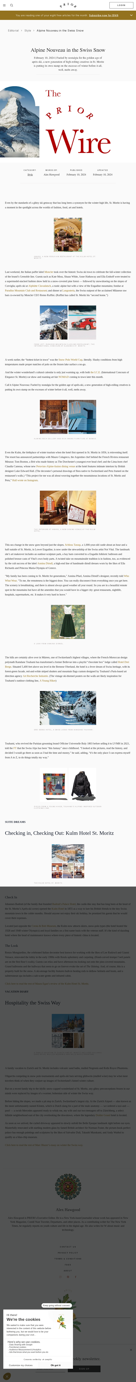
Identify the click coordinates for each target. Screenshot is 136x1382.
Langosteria (68, 290)
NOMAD (64, 377)
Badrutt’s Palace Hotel (64, 904)
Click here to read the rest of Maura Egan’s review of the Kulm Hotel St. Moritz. (47, 983)
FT (15, 748)
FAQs (68, 1265)
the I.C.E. (96, 372)
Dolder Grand (103, 1115)
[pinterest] (68, 1277)
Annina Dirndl (45, 563)
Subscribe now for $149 (103, 15)
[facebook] (75, 1277)
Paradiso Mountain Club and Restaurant (26, 290)
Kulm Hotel (58, 908)
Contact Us (68, 1247)
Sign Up (84, 1369)
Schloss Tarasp (73, 544)
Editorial (13, 30)
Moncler (48, 272)
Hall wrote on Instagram (25, 480)
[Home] (68, 5)
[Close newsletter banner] (131, 1349)
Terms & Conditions (68, 1259)
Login (121, 5)
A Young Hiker (48, 680)
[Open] (131, 15)
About (68, 1271)
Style (27, 30)
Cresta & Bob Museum (44, 926)
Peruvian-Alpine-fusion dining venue (55, 466)
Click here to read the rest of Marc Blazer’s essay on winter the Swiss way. (44, 1145)
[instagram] (60, 1277)
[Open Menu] (4, 5)
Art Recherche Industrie (35, 676)
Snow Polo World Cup (70, 359)
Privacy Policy (68, 1253)
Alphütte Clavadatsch (39, 285)
